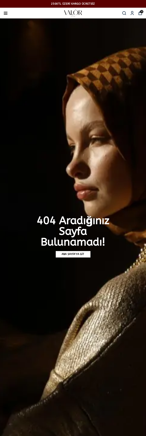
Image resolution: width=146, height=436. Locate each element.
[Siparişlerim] (132, 13)
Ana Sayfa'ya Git (73, 254)
